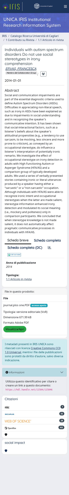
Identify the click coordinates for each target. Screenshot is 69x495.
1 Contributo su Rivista (20, 40)
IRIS (4, 36)
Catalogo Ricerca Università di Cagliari (35, 36)
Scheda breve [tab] (17, 240)
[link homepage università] (43, 6)
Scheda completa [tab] (47, 240)
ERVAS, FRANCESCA (20, 68)
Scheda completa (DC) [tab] (25, 247)
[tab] (49, 247)
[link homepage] (12, 6)
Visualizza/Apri (15, 329)
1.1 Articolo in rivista (51, 40)
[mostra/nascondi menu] (65, 6)
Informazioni (16, 372)
